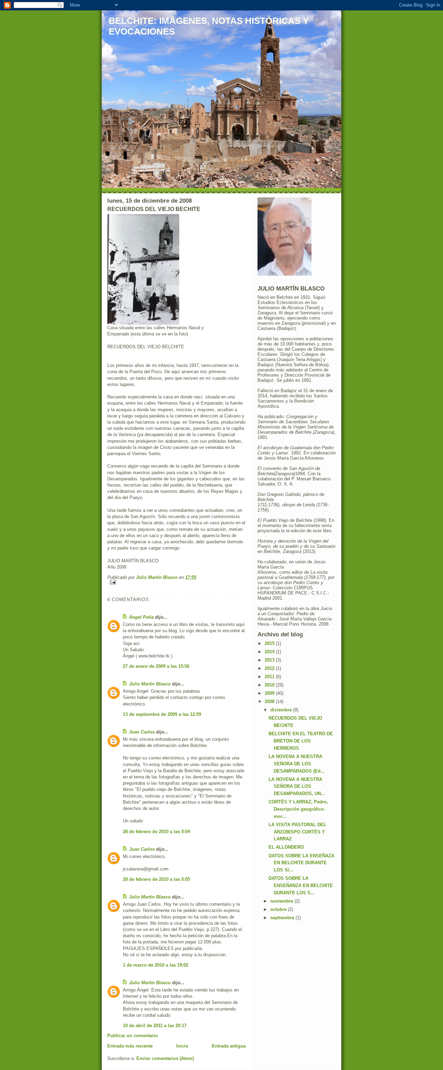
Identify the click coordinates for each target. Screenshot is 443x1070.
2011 (270, 676)
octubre (279, 909)
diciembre (281, 709)
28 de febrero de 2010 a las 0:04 (156, 831)
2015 (270, 643)
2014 (270, 651)
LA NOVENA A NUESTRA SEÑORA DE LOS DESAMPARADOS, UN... (297, 786)
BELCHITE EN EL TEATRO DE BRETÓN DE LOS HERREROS (301, 741)
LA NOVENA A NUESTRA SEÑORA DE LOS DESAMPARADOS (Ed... (297, 764)
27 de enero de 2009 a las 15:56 (156, 666)
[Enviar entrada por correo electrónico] (176, 582)
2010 (270, 685)
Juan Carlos (142, 732)
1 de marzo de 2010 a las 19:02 (155, 965)
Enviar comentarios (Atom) (165, 1058)
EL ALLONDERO (286, 847)
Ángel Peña (141, 617)
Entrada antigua (229, 1046)
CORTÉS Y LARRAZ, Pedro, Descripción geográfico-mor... (298, 809)
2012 (270, 668)
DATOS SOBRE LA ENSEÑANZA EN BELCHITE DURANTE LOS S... (301, 885)
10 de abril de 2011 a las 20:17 (155, 1025)
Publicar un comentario (132, 1035)
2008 (270, 701)
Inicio (182, 1046)
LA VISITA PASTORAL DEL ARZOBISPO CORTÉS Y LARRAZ (297, 832)
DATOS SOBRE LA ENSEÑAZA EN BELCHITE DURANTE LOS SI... (301, 863)
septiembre (283, 917)
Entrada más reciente (130, 1046)
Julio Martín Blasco (150, 683)
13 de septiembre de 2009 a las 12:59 (162, 714)
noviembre (282, 901)
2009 (270, 693)
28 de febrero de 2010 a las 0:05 (156, 879)
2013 (270, 660)
